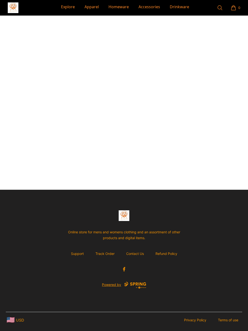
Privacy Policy (195, 320)
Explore (68, 6)
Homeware (118, 6)
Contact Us (135, 254)
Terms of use (228, 320)
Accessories (149, 6)
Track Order (105, 254)
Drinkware (179, 6)
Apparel (92, 6)
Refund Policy (166, 254)
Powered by (111, 285)
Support (77, 254)
